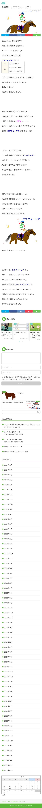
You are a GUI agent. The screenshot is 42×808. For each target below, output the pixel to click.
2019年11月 (8, 736)
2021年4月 (8, 652)
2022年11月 (8, 559)
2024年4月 (8, 475)
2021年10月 (8, 623)
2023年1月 (8, 549)
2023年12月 (8, 495)
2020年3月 (8, 716)
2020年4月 (8, 711)
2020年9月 (8, 687)
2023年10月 (8, 504)
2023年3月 (8, 539)
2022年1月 (8, 608)
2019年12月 (8, 731)
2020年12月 (8, 672)
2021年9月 (8, 627)
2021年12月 (8, 613)
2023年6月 (8, 524)
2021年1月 (8, 667)
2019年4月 (8, 770)
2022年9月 (8, 568)
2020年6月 (8, 701)
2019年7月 (8, 755)
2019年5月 (8, 765)
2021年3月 (8, 657)
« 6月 (3, 795)
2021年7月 (8, 637)
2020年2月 (8, 721)
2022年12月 (8, 554)
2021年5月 (8, 647)
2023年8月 (8, 514)
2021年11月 (8, 618)
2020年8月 (8, 691)
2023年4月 (8, 534)
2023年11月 (8, 499)
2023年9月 (8, 509)
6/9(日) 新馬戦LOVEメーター (14, 447)
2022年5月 (8, 588)
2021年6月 (8, 642)
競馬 (3, 3)
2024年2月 (8, 485)
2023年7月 (8, 519)
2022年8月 (8, 573)
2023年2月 (8, 544)
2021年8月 (8, 632)
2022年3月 (8, 598)
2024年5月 (8, 470)
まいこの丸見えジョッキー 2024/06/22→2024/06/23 (13, 433)
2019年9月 (8, 746)
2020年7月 (8, 696)
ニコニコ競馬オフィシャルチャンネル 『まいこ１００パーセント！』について (22, 426)
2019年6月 (8, 760)
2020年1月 (8, 726)
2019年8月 (8, 750)
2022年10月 (8, 563)
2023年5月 (8, 529)
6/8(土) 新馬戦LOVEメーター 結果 (16, 452)
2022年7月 (8, 578)
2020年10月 (8, 682)
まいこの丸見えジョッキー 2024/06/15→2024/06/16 (13, 440)
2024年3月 (8, 480)
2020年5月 (8, 706)
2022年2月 (8, 603)
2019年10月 (8, 741)
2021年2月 (8, 662)
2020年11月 (8, 677)
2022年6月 (8, 583)
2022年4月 (8, 593)
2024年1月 (8, 490)
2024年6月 (8, 465)
